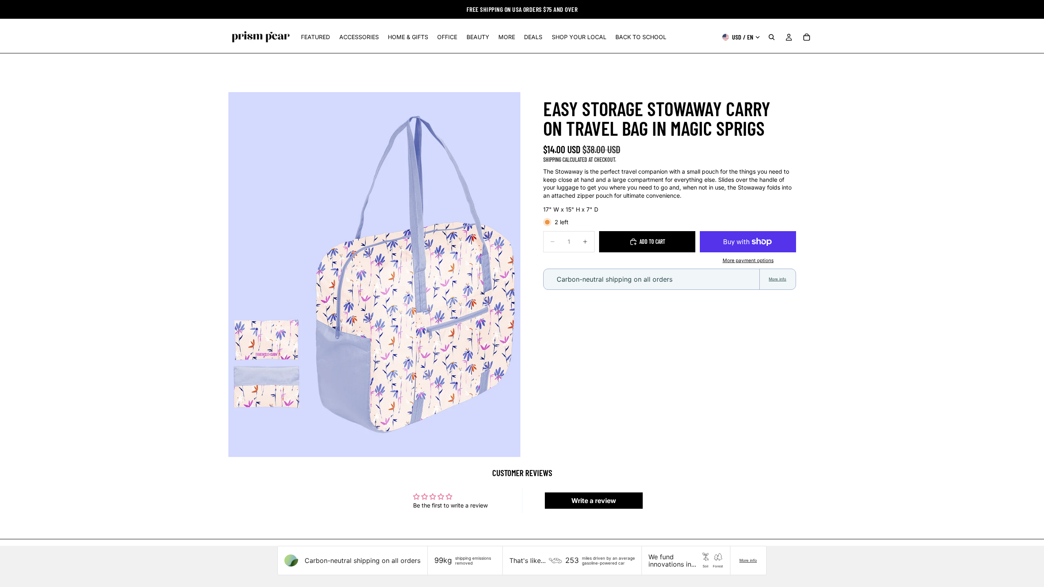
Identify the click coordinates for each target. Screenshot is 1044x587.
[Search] (772, 37)
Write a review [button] (593, 501)
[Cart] (807, 37)
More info (777, 279)
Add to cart (652, 241)
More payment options (748, 260)
